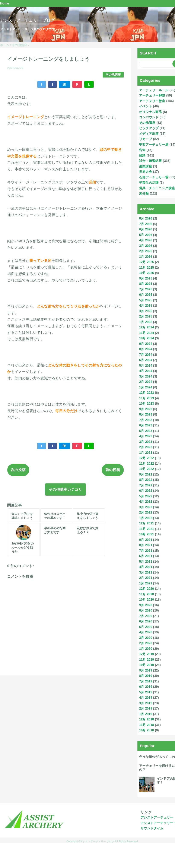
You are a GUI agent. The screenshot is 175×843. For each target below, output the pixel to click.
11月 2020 (146, 594)
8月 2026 (145, 218)
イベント (145, 106)
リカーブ (145, 139)
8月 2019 (145, 676)
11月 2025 (146, 267)
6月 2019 (145, 686)
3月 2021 (145, 572)
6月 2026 (145, 229)
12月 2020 (146, 588)
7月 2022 (145, 485)
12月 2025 (146, 262)
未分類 (144, 193)
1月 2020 (145, 648)
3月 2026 (145, 245)
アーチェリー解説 (152, 95)
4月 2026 (145, 240)
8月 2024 (145, 349)
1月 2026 (145, 256)
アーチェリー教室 (152, 101)
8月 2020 (145, 610)
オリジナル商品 (150, 112)
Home (4, 3)
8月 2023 (145, 414)
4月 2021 (145, 567)
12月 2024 (146, 327)
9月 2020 (145, 605)
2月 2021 (145, 578)
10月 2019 (146, 665)
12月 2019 (146, 654)
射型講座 (145, 166)
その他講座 (113, 74)
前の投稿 (112, 470)
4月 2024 (145, 371)
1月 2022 (145, 518)
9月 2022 (145, 474)
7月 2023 (145, 420)
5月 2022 (145, 496)
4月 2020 (145, 632)
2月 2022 (145, 512)
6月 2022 (145, 490)
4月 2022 (145, 501)
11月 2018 (146, 725)
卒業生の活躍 (149, 182)
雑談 (142, 155)
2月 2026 (145, 251)
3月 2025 (145, 311)
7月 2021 (145, 550)
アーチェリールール (154, 90)
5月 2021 (145, 561)
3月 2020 (145, 638)
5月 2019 (145, 692)
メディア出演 (149, 133)
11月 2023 (146, 398)
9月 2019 (145, 670)
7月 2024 (145, 354)
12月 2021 (146, 523)
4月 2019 (145, 697)
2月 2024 (145, 381)
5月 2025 (145, 300)
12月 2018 (146, 719)
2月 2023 (145, 447)
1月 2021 (145, 583)
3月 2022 (145, 507)
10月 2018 (146, 730)
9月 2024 (145, 343)
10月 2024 (146, 338)
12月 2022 (146, 458)
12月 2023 (146, 392)
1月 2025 (145, 322)
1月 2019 (145, 714)
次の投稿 (18, 470)
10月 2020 (146, 599)
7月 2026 (145, 224)
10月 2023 (146, 403)
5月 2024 (145, 365)
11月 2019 (146, 659)
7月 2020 (145, 616)
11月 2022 (146, 463)
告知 (142, 150)
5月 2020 (145, 627)
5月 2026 (145, 235)
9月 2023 (145, 409)
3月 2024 (145, 376)
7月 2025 (145, 289)
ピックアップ (149, 128)
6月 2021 (145, 556)
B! (65, 84)
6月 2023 (145, 425)
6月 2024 (145, 360)
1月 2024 (145, 387)
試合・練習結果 (150, 160)
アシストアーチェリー (157, 817)
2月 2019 (145, 708)
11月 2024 (146, 333)
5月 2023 (145, 431)
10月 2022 (146, 469)
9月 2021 (145, 540)
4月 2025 (145, 305)
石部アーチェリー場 (154, 177)
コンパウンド (149, 117)
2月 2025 (145, 316)
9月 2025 (145, 278)
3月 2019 (145, 703)
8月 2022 (145, 480)
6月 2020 (145, 621)
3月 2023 (145, 441)
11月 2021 (146, 529)
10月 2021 (146, 534)
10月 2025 (146, 273)
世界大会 (145, 171)
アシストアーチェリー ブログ (27, 20)
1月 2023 (145, 452)
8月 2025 (145, 283)
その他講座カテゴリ (65, 489)
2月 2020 (145, 643)
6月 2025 (145, 294)
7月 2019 (145, 681)
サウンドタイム (152, 828)
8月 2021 (145, 545)
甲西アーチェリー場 (154, 144)
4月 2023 (145, 436)
